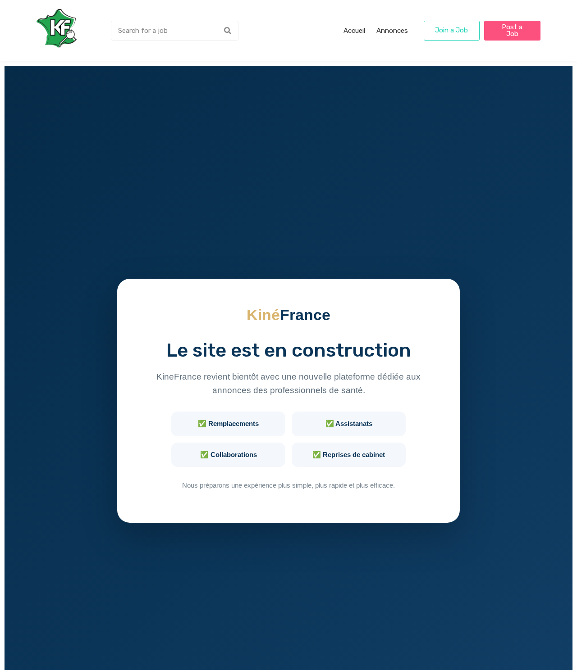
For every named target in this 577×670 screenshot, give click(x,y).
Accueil (354, 31)
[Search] (227, 30)
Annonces (392, 31)
